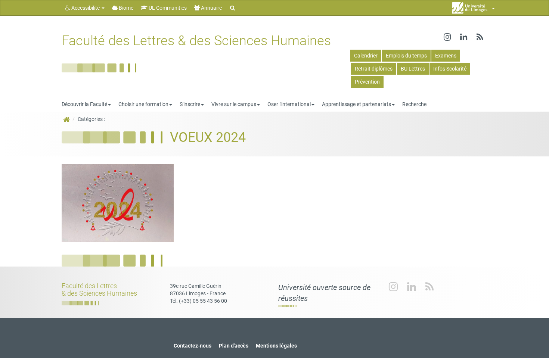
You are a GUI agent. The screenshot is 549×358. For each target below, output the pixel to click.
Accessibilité (85, 8)
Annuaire (211, 8)
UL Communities (167, 8)
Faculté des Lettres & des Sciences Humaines (196, 41)
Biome (125, 8)
